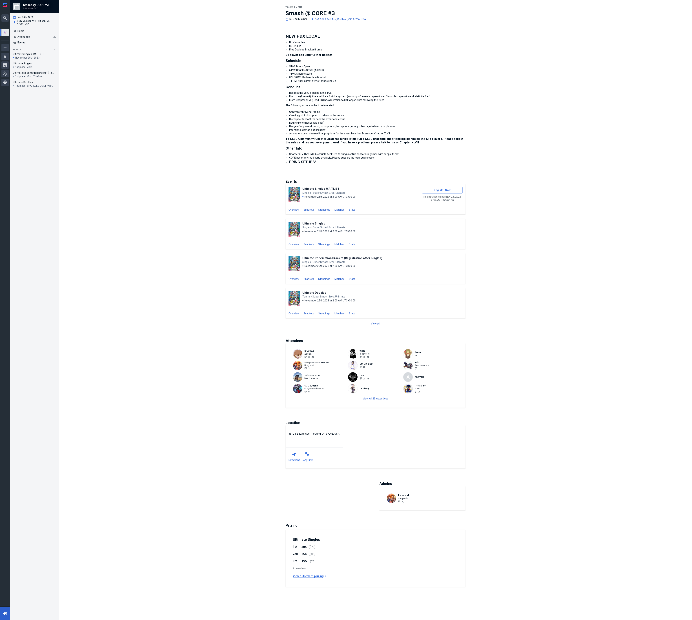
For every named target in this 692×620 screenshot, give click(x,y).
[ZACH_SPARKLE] (305, 356)
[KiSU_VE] (361, 366)
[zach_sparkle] (313, 357)
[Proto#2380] (416, 355)
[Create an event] (5, 47)
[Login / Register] (5, 613)
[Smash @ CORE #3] (5, 33)
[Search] (5, 18)
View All (375, 323)
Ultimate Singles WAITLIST (321, 188)
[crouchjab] (419, 391)
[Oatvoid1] (364, 378)
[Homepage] (5, 5)
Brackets (309, 209)
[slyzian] (416, 391)
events (17, 50)
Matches (339, 209)
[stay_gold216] (364, 367)
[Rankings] (5, 56)
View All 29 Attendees (375, 398)
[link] (313, 356)
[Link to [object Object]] (298, 354)
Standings (324, 209)
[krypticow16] (305, 391)
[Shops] (5, 65)
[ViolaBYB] (361, 356)
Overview (294, 209)
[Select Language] (5, 73)
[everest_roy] (305, 368)
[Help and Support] (5, 82)
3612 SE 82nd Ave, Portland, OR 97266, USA (340, 19)
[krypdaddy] (309, 391)
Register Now (442, 190)
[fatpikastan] (364, 356)
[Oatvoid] (361, 378)
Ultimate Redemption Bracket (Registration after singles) (342, 258)
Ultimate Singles (313, 223)
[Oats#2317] (368, 378)
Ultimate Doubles (314, 292)
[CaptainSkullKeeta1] (416, 368)
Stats (352, 209)
